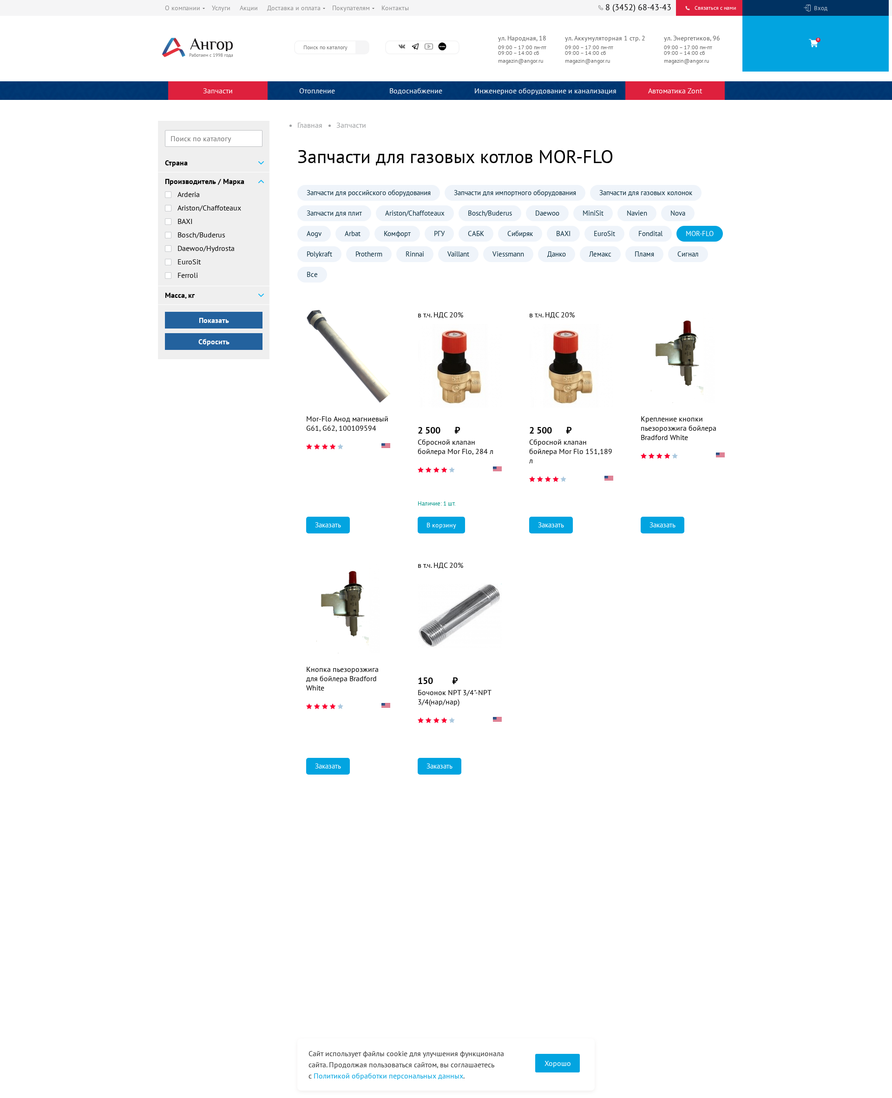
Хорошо (557, 1063)
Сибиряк (520, 233)
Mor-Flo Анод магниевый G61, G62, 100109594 (347, 423)
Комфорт (397, 233)
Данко (556, 254)
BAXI (185, 221)
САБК (476, 233)
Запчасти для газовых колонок (645, 192)
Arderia (188, 194)
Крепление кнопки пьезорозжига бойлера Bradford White (678, 428)
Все (312, 274)
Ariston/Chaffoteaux (209, 207)
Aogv (314, 233)
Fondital (650, 233)
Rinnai (415, 254)
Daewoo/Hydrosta (206, 248)
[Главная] (218, 47)
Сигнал (688, 254)
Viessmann (508, 254)
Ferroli (187, 275)
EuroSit (189, 261)
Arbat (353, 233)
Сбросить (214, 341)
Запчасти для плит (334, 213)
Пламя (644, 254)
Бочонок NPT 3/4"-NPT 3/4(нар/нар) (454, 697)
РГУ (439, 233)
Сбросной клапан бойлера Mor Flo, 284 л (455, 446)
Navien (637, 213)
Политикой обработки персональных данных (388, 1075)
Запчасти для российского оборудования (369, 192)
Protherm (368, 254)
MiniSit (593, 213)
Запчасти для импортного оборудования (515, 192)
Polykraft (319, 254)
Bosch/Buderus (201, 234)
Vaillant (458, 254)
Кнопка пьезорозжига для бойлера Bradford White (342, 678)
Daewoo (547, 213)
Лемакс (600, 254)
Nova (677, 213)
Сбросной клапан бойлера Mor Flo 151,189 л (570, 451)
